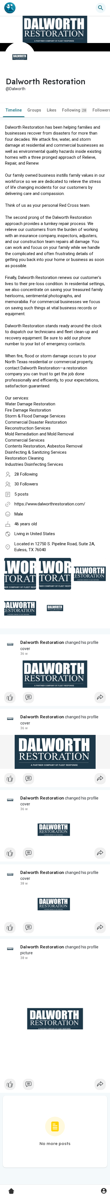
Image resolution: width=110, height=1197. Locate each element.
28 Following (26, 474)
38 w (24, 883)
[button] (103, 1190)
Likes (51, 110)
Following (74, 110)
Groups (34, 110)
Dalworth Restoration (42, 642)
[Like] (55, 699)
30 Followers (26, 484)
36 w (24, 654)
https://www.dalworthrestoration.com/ (49, 503)
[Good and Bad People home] (10, 7)
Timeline (14, 110)
